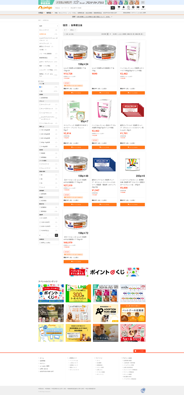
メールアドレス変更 (129, 365)
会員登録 (42, 361)
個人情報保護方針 (91, 388)
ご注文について (74, 363)
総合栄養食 (89, 12)
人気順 (120, 34)
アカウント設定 (127, 358)
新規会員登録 (126, 12)
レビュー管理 (100, 367)
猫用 (40, 26)
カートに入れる (77, 93)
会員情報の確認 (128, 360)
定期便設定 (99, 365)
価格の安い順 (130, 34)
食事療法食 (81, 12)
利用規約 (48, 388)
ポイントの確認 (128, 374)
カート (98, 360)
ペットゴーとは (74, 360)
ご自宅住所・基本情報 (129, 363)
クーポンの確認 (101, 372)
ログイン (134, 12)
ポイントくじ (100, 374)
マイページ (99, 358)
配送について (73, 367)
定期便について (74, 365)
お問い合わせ (44, 369)
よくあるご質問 (142, 12)
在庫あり (72, 30)
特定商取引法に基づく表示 (59, 388)
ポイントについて (74, 369)
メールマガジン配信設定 (130, 379)
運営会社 (41, 388)
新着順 (124, 34)
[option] (92, 2)
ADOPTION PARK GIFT (110, 12)
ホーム (42, 358)
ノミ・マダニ (72, 12)
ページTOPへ (141, 351)
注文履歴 (99, 363)
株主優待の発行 (128, 376)
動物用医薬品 (98, 12)
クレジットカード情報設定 (130, 369)
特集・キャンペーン (61, 12)
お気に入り (99, 369)
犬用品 (40, 13)
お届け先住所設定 (128, 367)
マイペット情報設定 (129, 372)
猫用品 (49, 13)
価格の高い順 (138, 34)
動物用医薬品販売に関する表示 (76, 388)
